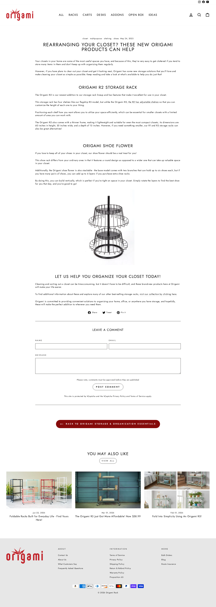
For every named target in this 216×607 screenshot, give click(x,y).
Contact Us (63, 555)
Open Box (136, 15)
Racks (73, 15)
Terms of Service (137, 396)
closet (85, 38)
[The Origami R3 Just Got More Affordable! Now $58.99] (108, 490)
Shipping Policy (117, 564)
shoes (116, 38)
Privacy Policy (119, 396)
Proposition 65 (116, 577)
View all (108, 460)
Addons (117, 15)
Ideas (153, 15)
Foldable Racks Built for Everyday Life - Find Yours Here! (39, 518)
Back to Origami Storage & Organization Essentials (110, 423)
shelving (107, 38)
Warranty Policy (117, 572)
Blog (163, 559)
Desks (101, 15)
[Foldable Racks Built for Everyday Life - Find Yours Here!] (39, 490)
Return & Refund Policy (120, 568)
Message (41, 355)
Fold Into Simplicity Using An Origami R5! (177, 516)
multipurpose (96, 38)
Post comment (108, 386)
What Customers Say (67, 564)
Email (112, 340)
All (61, 15)
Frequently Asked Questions (70, 568)
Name (38, 340)
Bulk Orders (166, 555)
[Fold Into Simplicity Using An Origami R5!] (177, 490)
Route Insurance (168, 564)
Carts (87, 15)
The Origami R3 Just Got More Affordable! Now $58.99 (108, 516)
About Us (62, 559)
